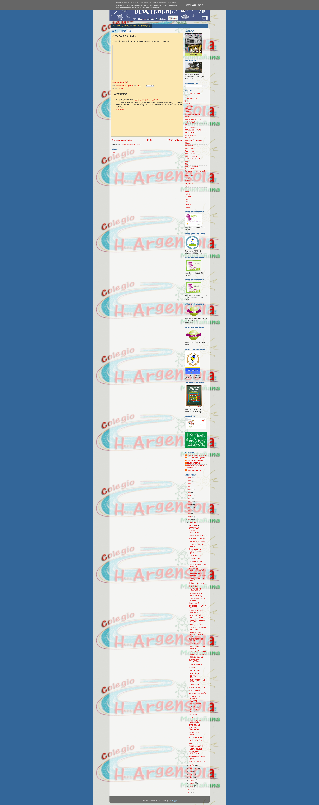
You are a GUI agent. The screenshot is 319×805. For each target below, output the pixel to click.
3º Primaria (189, 109)
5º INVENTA (193, 586)
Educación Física (190, 133)
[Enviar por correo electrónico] (147, 86)
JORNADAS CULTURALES (194, 159)
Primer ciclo (189, 175)
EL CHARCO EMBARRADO (194, 729)
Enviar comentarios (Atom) (131, 145)
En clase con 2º (194, 603)
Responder (120, 110)
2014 (189, 514)
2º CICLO (188, 104)
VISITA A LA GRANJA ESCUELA (196, 711)
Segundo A (189, 181)
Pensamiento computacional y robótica (195, 172)
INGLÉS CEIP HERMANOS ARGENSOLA (195, 467)
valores (187, 207)
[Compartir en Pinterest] (153, 86)
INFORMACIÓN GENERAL (193, 140)
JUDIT (191, 717)
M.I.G (186, 161)
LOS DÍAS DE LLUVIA (196, 685)
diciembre (193, 522)
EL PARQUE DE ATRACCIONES (194, 661)
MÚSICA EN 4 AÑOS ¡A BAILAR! (197, 621)
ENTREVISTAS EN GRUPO (197, 644)
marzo (191, 780)
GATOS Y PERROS (195, 704)
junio (191, 771)
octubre (192, 765)
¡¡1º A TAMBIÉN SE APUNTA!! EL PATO (196, 590)
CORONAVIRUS (190, 122)
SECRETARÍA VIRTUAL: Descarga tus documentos (131, 26)
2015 (189, 511)
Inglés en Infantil (191, 156)
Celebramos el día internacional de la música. (196, 634)
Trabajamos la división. (197, 538)
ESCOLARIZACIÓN (191, 127)
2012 (189, 520)
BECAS (187, 117)
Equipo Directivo (190, 135)
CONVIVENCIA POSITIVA (193, 119)
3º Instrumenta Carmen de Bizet (197, 599)
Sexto (187, 186)
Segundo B (189, 183)
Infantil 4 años (190, 151)
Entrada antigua (174, 140)
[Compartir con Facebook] (151, 86)
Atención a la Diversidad (193, 114)
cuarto (187, 194)
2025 (190, 481)
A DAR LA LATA (194, 690)
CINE (113, 152)
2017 (189, 505)
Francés (188, 138)
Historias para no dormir (197, 654)
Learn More (191, 5)
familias (188, 196)
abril (191, 777)
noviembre (193, 525)
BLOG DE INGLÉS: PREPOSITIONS (195, 532)
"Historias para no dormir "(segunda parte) (195, 551)
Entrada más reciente (122, 140)
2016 (189, 508)
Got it (200, 5)
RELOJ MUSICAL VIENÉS (197, 693)
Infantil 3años (190, 148)
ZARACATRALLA (194, 528)
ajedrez (187, 191)
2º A (186, 101)
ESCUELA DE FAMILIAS (193, 130)
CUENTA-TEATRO (194, 558)
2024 (190, 484)
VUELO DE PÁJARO (195, 555)
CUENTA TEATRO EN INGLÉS (196, 545)
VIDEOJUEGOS (194, 743)
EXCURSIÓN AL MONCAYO (194, 734)
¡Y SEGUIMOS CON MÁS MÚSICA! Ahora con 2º (197, 570)
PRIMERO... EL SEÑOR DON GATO (196, 612)
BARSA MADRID (194, 725)
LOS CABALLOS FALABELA (194, 697)
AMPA (187, 112)
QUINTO (188, 178)
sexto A (188, 202)
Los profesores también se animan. (197, 565)
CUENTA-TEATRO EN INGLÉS (196, 640)
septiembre (193, 768)
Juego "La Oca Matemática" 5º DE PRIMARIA (196, 675)
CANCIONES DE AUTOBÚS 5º (198, 607)
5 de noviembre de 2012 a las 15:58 (146, 100)
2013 (189, 517)
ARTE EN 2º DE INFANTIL (197, 761)
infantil (187, 199)
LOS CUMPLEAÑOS (195, 665)
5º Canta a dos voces (196, 583)
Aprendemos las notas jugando (197, 758)
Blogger (174, 800)
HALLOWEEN (193, 701)
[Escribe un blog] (148, 86)
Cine (186, 125)
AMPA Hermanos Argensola (196, 455)
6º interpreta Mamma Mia (196, 579)
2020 (190, 496)
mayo (191, 774)
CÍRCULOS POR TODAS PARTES (197, 647)
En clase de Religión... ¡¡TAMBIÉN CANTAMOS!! (197, 575)
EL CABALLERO (194, 707)
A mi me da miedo (119, 82)
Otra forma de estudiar (197, 541)
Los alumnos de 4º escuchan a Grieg (195, 595)
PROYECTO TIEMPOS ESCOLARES (192, 168)
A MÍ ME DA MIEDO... (196, 737)
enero (191, 786)
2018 (189, 502)
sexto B (188, 204)
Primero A (121, 88)
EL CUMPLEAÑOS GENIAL (198, 651)
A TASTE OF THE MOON (197, 688)
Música (187, 164)
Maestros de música (194, 470)
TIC (186, 189)
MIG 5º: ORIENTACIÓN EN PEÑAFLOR (197, 681)
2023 (190, 487)
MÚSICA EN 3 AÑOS (196, 625)
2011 (189, 790)
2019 (189, 499)
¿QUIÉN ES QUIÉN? (195, 740)
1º (185, 96)
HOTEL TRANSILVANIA (196, 657)
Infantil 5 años (190, 153)
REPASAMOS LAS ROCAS (198, 536)
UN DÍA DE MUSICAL (196, 561)
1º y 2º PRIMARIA (191, 98)
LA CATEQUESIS (194, 670)
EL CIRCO (192, 668)
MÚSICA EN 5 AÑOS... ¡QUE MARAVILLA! (196, 616)
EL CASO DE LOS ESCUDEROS (195, 721)
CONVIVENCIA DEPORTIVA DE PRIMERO (198, 629)
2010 (189, 793)
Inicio (149, 140)
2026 (190, 478)
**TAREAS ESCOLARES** (194, 93)
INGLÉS (187, 143)
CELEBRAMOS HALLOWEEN (194, 753)
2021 (189, 493)
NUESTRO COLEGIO (195, 749)
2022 (190, 490)
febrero (192, 783)
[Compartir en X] (150, 86)
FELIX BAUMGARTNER (196, 746)
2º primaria (189, 106)
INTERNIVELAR (190, 146)
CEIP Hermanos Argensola (196, 458)
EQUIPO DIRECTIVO (193, 463)
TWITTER (115, 155)
